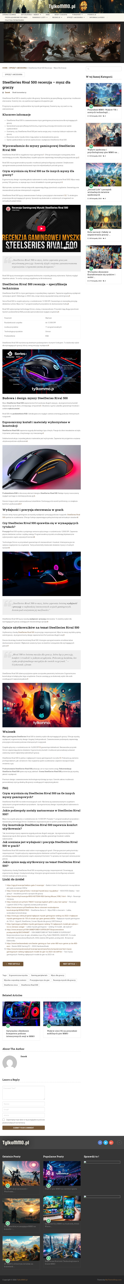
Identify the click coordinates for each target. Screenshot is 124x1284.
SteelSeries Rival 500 (26, 632)
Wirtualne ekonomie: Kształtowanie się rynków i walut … (101, 274)
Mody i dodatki (61, 15)
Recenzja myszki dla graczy (64, 980)
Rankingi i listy (39, 17)
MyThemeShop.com (113, 1280)
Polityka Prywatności (14, 20)
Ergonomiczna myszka (18, 975)
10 (40, 747)
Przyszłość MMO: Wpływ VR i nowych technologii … (102, 111)
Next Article (69, 964)
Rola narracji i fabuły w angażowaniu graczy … (99, 233)
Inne (48, 15)
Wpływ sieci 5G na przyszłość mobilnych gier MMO (62, 1032)
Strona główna (9, 15)
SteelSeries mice (11, 985)
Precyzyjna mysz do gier (40, 980)
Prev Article (14, 964)
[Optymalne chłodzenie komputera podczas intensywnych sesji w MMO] (21, 1014)
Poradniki (76, 15)
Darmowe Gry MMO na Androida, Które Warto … (62, 1225)
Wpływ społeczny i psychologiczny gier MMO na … (103, 151)
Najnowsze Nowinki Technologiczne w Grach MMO (62, 1262)
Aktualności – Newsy (30, 15)
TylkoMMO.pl (62, 6)
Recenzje (56, 17)
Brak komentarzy (19, 92)
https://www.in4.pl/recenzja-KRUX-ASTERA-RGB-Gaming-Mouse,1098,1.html (36, 896)
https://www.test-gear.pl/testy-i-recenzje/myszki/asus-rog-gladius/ (32, 891)
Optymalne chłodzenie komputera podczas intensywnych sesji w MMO (20, 1034)
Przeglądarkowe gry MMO (16, 17)
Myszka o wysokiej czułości (15, 980)
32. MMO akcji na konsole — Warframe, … (16, 1190)
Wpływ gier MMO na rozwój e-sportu (61, 1189)
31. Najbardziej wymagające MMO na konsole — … (20, 1227)
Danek (7, 92)
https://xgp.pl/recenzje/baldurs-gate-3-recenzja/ (25, 885)
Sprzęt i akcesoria (75, 17)
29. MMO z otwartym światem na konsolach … (18, 1265)
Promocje (91, 15)
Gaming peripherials (39, 975)
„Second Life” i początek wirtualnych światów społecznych (99, 192)
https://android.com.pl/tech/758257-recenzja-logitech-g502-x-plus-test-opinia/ (37, 902)
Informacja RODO (96, 17)
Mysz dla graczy (57, 975)
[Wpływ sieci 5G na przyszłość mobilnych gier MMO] (62, 1014)
